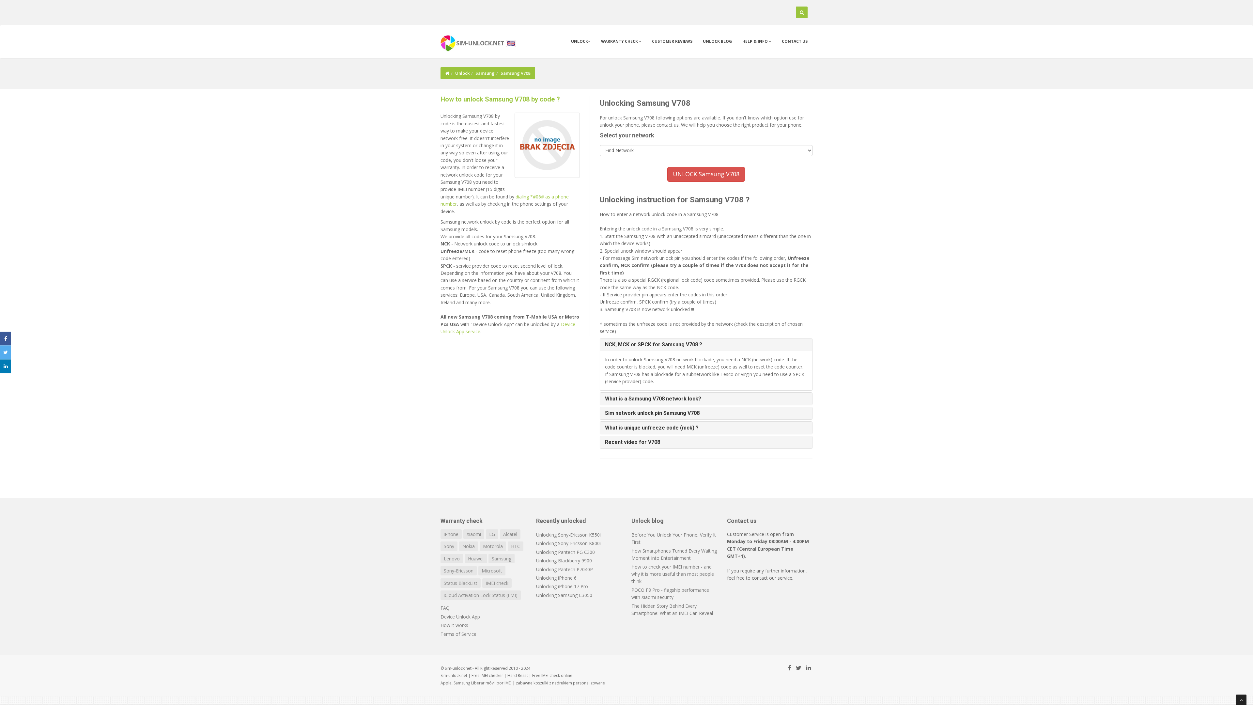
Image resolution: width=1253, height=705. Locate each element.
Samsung (485, 73)
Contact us (795, 41)
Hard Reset (517, 675)
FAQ (445, 608)
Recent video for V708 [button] (632, 442)
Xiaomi (474, 534)
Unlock (579, 41)
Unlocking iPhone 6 (556, 578)
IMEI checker (492, 675)
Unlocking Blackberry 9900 (564, 560)
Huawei (476, 559)
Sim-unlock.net (454, 675)
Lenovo (452, 559)
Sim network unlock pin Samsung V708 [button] (652, 413)
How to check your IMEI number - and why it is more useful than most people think (672, 574)
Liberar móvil (483, 683)
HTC (515, 546)
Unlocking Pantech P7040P (564, 569)
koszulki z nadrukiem (553, 683)
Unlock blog (717, 41)
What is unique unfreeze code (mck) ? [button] (652, 428)
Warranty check (620, 41)
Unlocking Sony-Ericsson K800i (568, 543)
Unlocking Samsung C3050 (564, 595)
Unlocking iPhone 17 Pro (562, 586)
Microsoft (492, 571)
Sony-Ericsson (458, 571)
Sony (449, 546)
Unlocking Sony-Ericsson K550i (568, 535)
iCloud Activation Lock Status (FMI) (481, 595)
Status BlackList (460, 583)
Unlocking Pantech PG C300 (565, 552)
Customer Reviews (672, 41)
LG (492, 534)
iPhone (451, 534)
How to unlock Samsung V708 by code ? (500, 99)
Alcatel (510, 534)
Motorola (493, 546)
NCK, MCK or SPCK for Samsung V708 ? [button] (653, 344)
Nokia (468, 546)
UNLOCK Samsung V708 (706, 174)
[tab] (706, 344)
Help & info (755, 41)
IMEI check (497, 583)
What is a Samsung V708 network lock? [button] (653, 399)
